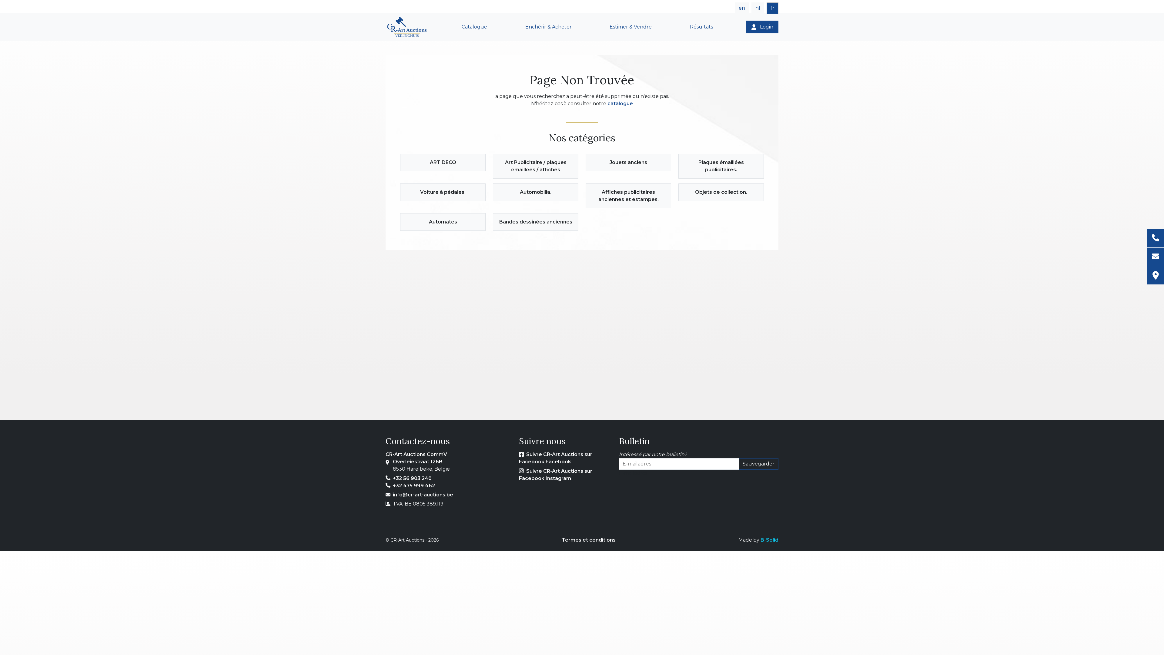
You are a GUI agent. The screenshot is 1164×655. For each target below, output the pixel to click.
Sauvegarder (758, 464)
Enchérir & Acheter (548, 27)
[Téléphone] (1155, 238)
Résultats (701, 27)
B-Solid (769, 540)
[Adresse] (1155, 275)
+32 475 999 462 (414, 486)
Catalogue (474, 27)
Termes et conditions (589, 540)
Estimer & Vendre (631, 27)
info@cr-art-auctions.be (423, 495)
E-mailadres (633, 473)
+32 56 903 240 (412, 478)
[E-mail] (1155, 257)
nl (757, 8)
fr (772, 8)
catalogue (620, 103)
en (742, 8)
